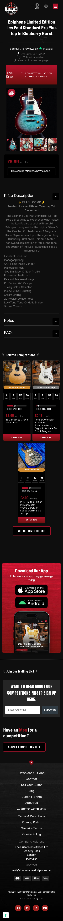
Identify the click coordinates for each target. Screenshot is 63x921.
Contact (31, 779)
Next (52, 147)
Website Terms (31, 828)
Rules (9, 320)
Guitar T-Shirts (31, 797)
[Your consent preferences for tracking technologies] (6, 915)
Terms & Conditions (31, 816)
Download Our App (32, 773)
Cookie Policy (31, 834)
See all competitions (32, 531)
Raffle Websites (27, 898)
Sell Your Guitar (31, 785)
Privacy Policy (31, 822)
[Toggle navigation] (32, 6)
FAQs (9, 332)
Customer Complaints (31, 809)
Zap (41, 898)
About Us (31, 803)
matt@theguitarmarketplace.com (31, 870)
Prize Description (19, 195)
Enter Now (17, 437)
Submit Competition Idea (24, 747)
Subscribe (50, 709)
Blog (31, 791)
